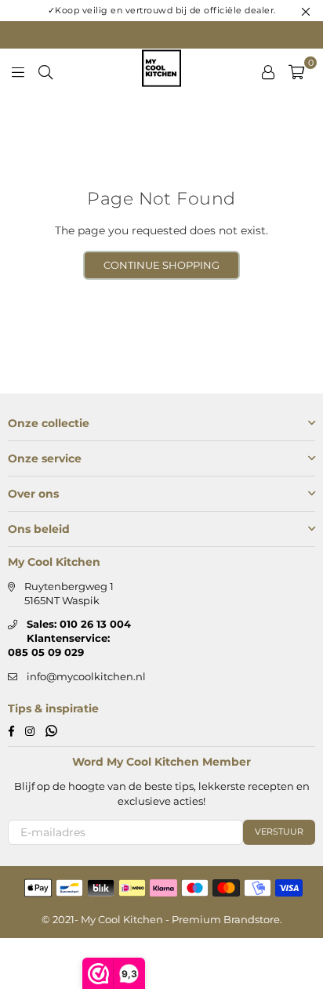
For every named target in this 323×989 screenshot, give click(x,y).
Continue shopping (161, 265)
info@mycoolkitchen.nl (86, 676)
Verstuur (279, 831)
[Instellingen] (268, 70)
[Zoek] (45, 70)
